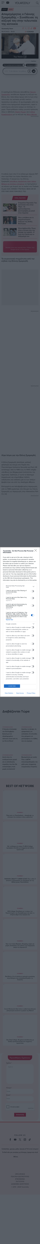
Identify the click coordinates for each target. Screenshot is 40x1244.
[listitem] (20, 586)
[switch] (32, 591)
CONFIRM (12, 686)
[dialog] (20, 622)
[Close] (36, 551)
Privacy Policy (31, 693)
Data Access (20, 693)
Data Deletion (9, 693)
